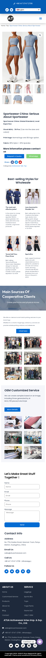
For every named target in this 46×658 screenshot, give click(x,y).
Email (6, 492)
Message (8, 509)
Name (6, 483)
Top (7, 25)
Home (3, 25)
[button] (41, 18)
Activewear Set (17, 166)
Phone (6, 500)
